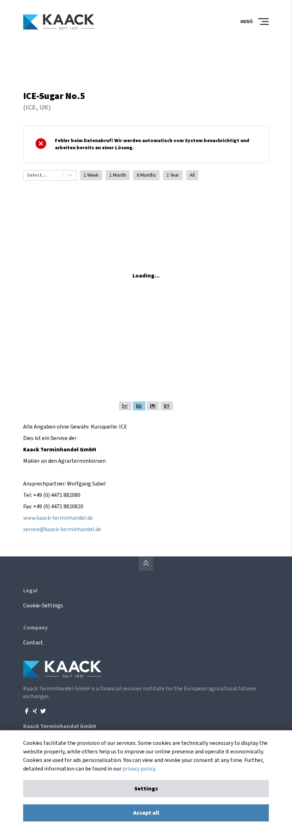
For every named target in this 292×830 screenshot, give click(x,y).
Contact (33, 643)
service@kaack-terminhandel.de (62, 529)
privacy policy (138, 769)
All (192, 175)
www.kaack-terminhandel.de (58, 518)
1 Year (173, 175)
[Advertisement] (146, 64)
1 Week (91, 175)
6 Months (146, 175)
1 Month (117, 175)
